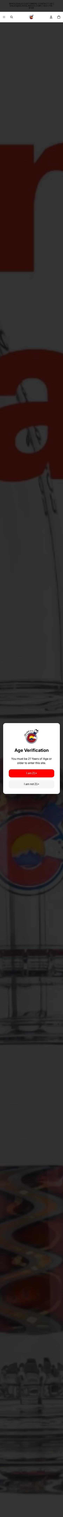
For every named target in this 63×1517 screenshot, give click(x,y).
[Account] (51, 17)
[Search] (11, 17)
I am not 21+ (31, 784)
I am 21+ (31, 773)
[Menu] (4, 17)
